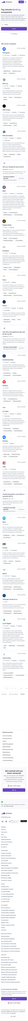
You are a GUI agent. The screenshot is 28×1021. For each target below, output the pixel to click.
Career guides (4, 865)
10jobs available (21, 569)
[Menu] (25, 2)
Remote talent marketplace (8, 917)
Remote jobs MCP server (7, 960)
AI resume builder (5, 891)
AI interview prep (5, 899)
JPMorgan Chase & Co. (10, 599)
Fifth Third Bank (8, 135)
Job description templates (8, 912)
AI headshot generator (7, 896)
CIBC (4, 467)
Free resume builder (6, 964)
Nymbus (5, 441)
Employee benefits (6, 839)
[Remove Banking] (8, 24)
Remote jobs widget (6, 878)
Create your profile (6, 853)
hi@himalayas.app (6, 817)
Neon (4, 522)
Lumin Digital (7, 623)
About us (3, 829)
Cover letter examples (7, 870)
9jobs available (21, 653)
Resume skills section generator (9, 972)
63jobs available (21, 48)
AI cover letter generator (7, 894)
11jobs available (21, 543)
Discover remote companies (8, 858)
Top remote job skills (6, 941)
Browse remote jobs (6, 855)
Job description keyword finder (9, 962)
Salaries (12, 86)
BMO (4, 191)
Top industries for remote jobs (8, 946)
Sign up (14, 790)
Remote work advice (6, 863)
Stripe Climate (9, 806)
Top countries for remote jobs (8, 943)
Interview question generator (8, 915)
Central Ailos (7, 658)
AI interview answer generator (9, 974)
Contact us (4, 847)
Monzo (5, 305)
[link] (4, 694)
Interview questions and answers (9, 873)
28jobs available (21, 186)
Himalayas (4, 694)
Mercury (5, 83)
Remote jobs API (5, 957)
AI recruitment (4, 920)
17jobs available (21, 355)
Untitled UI (22, 1011)
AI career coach (5, 901)
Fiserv (4, 280)
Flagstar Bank (7, 225)
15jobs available (21, 406)
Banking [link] (22, 694)
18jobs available (21, 275)
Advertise (3, 930)
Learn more (21, 178)
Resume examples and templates (9, 868)
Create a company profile (7, 925)
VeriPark (5, 385)
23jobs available (21, 246)
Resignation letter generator (8, 979)
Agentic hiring (4, 922)
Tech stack (21, 55)
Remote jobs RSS (5, 875)
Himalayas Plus (5, 886)
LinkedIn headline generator (8, 977)
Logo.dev (13, 1013)
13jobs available (21, 517)
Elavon (5, 573)
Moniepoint (6, 53)
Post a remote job (5, 907)
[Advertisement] (14, 39)
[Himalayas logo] (6, 2)
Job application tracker (7, 889)
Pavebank (6, 251)
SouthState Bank (8, 360)
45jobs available (21, 79)
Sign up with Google (15, 785)
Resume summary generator (8, 967)
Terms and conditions (6, 842)
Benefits (14, 55)
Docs (2, 834)
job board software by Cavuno (9, 1011)
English (14, 1016)
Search (14, 28)
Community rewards (6, 880)
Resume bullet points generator (9, 969)
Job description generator (8, 910)
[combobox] (18, 24)
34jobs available (21, 105)
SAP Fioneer (6, 110)
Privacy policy (4, 844)
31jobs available (21, 131)
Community (4, 832)
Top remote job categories (8, 938)
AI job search (4, 860)
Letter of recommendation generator (10, 982)
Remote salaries (5, 936)
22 (21, 689)
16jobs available (21, 381)
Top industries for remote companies (10, 951)
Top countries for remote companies (10, 948)
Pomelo (5, 548)
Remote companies (13, 694)
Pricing (3, 927)
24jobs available (21, 220)
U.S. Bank (6, 411)
